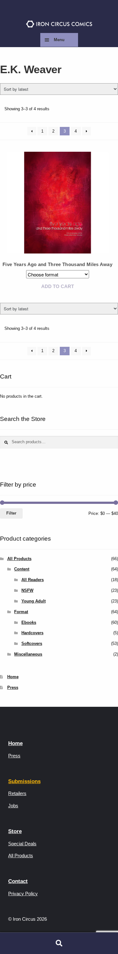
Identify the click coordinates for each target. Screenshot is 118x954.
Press (12, 687)
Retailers (17, 793)
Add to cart (57, 286)
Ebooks (28, 622)
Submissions (24, 781)
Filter (11, 513)
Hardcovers (32, 632)
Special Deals (22, 843)
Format (21, 611)
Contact (18, 881)
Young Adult (33, 601)
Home (13, 676)
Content (21, 569)
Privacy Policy (23, 893)
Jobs (13, 805)
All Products (19, 558)
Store (15, 831)
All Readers (32, 579)
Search (59, 943)
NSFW (27, 590)
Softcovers (31, 643)
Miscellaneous (28, 654)
